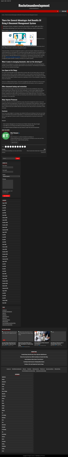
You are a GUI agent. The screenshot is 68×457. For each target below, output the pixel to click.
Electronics (4, 396)
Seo (2, 431)
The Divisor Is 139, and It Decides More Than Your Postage (34, 364)
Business (3, 384)
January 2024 (4, 278)
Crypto (3, 388)
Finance (3, 398)
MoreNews (38, 455)
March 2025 (4, 244)
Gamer (3, 403)
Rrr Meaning (4, 429)
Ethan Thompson (6, 30)
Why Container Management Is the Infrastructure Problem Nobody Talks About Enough (21, 124)
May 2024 (4, 268)
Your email (4, 170)
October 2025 (4, 227)
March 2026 (4, 215)
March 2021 (4, 302)
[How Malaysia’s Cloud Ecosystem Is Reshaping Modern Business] (58, 336)
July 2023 (4, 293)
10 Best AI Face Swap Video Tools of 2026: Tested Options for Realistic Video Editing (25, 344)
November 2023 (5, 283)
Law (2, 412)
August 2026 (4, 203)
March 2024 (4, 273)
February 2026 (4, 217)
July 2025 (4, 234)
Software (3, 436)
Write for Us (4, 318)
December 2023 (5, 281)
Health (3, 408)
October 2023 (4, 285)
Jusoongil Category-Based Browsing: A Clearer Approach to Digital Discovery (9, 343)
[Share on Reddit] (18, 147)
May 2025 (4, 239)
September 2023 (5, 288)
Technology (4, 446)
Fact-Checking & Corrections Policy (8, 323)
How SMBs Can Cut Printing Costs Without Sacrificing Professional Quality (18, 125)
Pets (2, 422)
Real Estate (4, 424)
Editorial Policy (5, 321)
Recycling (3, 427)
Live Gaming (4, 415)
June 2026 (4, 207)
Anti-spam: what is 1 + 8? (7, 191)
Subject (3, 174)
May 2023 (4, 298)
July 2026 (4, 205)
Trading (3, 448)
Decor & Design (4, 391)
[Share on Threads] (22, 147)
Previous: (12, 151)
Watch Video (64, 11)
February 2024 (4, 276)
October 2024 (4, 256)
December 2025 (5, 222)
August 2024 (4, 261)
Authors (3, 379)
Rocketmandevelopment (34, 5)
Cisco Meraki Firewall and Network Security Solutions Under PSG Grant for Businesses (21, 127)
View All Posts (14, 142)
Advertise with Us (5, 316)
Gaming (3, 405)
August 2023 (4, 290)
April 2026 (4, 212)
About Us (4, 313)
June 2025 (4, 237)
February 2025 (4, 246)
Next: (36, 151)
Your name (4, 165)
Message (4, 179)
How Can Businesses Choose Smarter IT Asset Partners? (41, 343)
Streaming (3, 441)
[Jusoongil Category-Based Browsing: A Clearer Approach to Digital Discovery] (9, 336)
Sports (3, 439)
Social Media (4, 434)
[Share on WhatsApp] (13, 147)
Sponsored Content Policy (7, 324)
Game (3, 400)
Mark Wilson (4, 345)
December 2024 (5, 251)
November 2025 (5, 225)
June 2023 (4, 295)
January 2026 (4, 220)
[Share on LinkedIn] (10, 147)
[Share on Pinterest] (15, 147)
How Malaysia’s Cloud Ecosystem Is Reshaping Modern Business (57, 343)
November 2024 (5, 254)
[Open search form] (57, 11)
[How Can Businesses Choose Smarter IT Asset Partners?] (42, 336)
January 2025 (4, 249)
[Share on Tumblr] (20, 147)
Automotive (4, 381)
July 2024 (4, 264)
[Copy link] (25, 147)
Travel (3, 451)
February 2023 (4, 300)
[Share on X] (8, 147)
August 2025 (4, 232)
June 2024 (4, 266)
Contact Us (4, 309)
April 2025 (4, 242)
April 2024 (4, 271)
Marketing (3, 417)
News (3, 420)
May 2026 (4, 210)
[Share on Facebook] (6, 147)
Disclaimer (4, 314)
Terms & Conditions (6, 319)
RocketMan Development (7, 311)
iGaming (3, 410)
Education (3, 393)
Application (4, 377)
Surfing (3, 443)
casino (3, 386)
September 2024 (5, 259)
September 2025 (5, 229)
